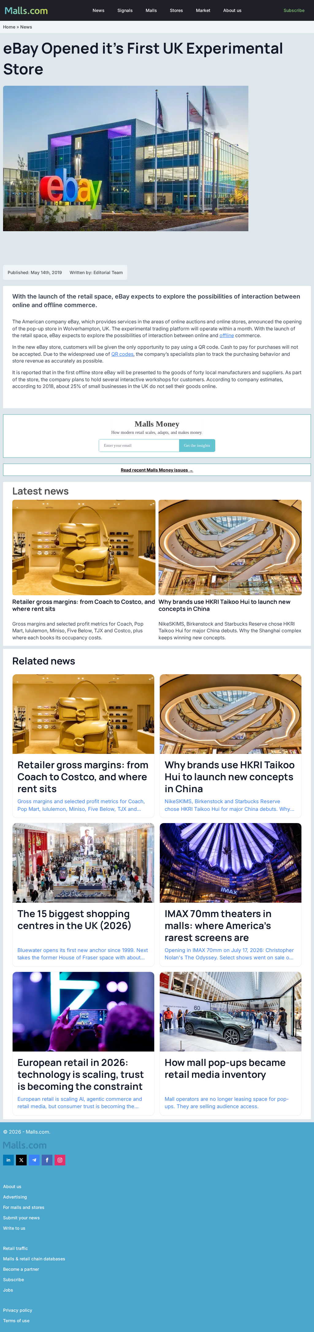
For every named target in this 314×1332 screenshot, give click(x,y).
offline (227, 335)
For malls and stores (23, 1207)
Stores (176, 10)
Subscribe (294, 10)
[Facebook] (47, 1160)
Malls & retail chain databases (34, 1258)
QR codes (122, 354)
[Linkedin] (8, 1160)
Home (9, 26)
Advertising (15, 1196)
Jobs (8, 1289)
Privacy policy (17, 1310)
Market (203, 10)
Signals (125, 10)
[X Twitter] (21, 1160)
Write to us (14, 1228)
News (99, 10)
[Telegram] (34, 1160)
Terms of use (16, 1320)
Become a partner (21, 1269)
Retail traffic (15, 1248)
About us (232, 10)
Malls (151, 10)
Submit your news (21, 1217)
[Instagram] (60, 1160)
